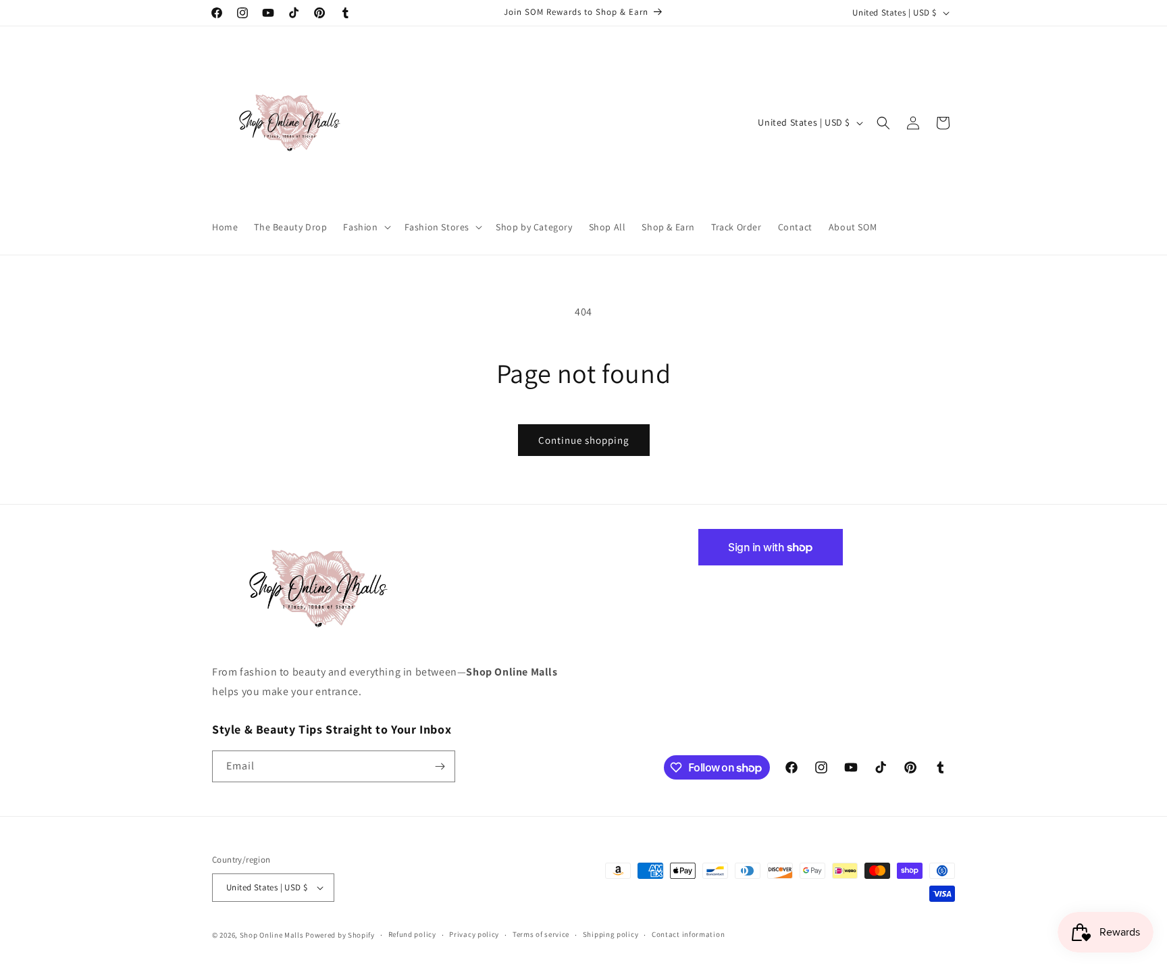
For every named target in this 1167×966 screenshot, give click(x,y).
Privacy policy (474, 934)
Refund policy (412, 934)
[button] (365, 227)
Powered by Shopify (340, 935)
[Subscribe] (440, 766)
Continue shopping (583, 440)
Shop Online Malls (272, 935)
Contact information (688, 934)
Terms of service (541, 934)
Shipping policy (611, 934)
